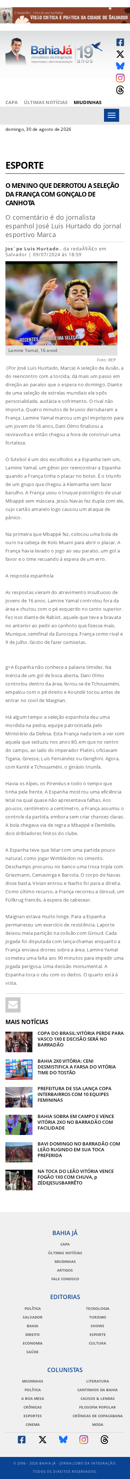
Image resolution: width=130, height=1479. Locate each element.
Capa (11, 102)
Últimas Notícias (46, 102)
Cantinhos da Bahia (97, 1389)
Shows (97, 1325)
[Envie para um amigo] (13, 1004)
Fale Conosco (65, 1278)
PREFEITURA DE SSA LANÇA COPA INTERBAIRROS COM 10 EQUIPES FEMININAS (75, 1094)
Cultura (97, 1343)
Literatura (97, 1381)
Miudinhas (87, 102)
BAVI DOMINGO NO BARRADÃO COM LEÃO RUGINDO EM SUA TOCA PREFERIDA (79, 1149)
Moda (97, 1424)
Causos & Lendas (98, 1398)
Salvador (33, 1317)
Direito (32, 1334)
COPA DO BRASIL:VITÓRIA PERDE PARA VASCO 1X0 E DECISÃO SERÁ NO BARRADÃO (81, 1039)
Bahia (32, 1325)
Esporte (24, 166)
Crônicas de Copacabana (98, 1415)
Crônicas (32, 1407)
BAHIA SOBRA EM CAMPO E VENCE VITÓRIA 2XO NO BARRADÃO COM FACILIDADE (76, 1122)
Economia (33, 1343)
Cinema (33, 1424)
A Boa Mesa (32, 1398)
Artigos (65, 1270)
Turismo (97, 1317)
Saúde (32, 1351)
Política (33, 1308)
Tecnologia (97, 1308)
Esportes (32, 1415)
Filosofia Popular (97, 1407)
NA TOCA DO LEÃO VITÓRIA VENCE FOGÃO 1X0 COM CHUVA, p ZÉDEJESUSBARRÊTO (76, 1177)
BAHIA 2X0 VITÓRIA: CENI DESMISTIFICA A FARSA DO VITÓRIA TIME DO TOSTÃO (77, 1066)
